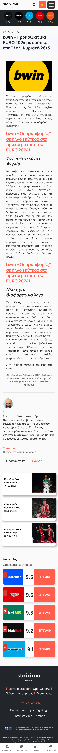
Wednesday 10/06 (14, 480)
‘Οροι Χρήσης (41, 689)
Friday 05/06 (13, 531)
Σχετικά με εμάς (19, 689)
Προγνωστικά (16, 461)
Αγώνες (37, 461)
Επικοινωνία (44, 693)
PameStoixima (22, 716)
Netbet (14, 710)
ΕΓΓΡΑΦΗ (45, 577)
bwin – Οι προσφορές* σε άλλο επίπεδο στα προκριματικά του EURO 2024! (28, 142)
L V (4, 411)
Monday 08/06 (13, 505)
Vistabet (39, 716)
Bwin (24, 710)
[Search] (34, 5)
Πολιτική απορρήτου (19, 693)
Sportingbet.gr (38, 710)
